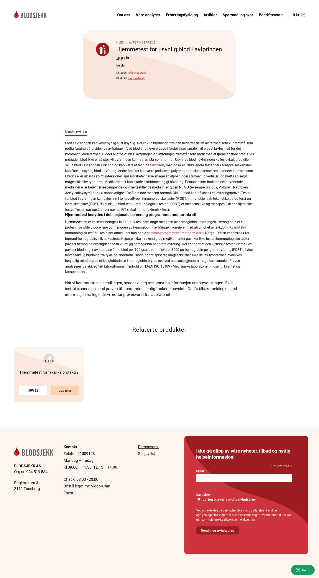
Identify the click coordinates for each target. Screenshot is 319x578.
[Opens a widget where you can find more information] (303, 570)
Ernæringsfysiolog (182, 15)
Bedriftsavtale (271, 15)
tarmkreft (157, 165)
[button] (299, 15)
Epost (68, 493)
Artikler (210, 15)
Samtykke (203, 495)
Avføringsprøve (142, 42)
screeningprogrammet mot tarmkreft (174, 233)
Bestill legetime (77, 486)
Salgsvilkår (147, 453)
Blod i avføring (136, 78)
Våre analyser (148, 15)
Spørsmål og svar (238, 15)
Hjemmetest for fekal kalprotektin (49, 372)
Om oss (123, 15)
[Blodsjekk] (30, 14)
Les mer (65, 390)
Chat (68, 479)
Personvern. (148, 447)
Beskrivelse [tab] (76, 131)
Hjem (120, 42)
